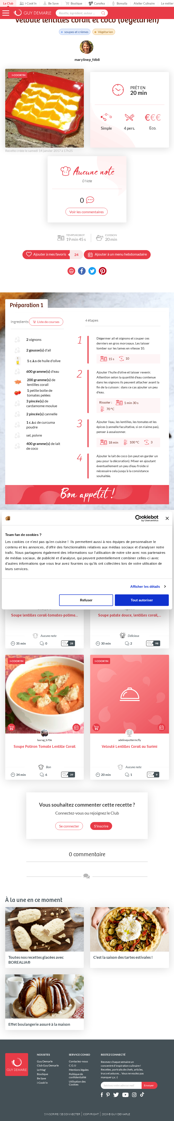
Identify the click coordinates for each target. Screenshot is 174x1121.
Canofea (99, 3)
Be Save (53, 3)
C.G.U (72, 1065)
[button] (5, 13)
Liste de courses (48, 322)
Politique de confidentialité (77, 1075)
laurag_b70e (44, 740)
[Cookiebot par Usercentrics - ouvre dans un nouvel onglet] (138, 518)
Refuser (86, 600)
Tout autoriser (142, 600)
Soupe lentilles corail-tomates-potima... (44, 615)
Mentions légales (79, 1069)
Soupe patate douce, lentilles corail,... (129, 615)
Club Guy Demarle (48, 1065)
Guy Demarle (45, 1061)
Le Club (8, 3)
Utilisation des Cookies (77, 1083)
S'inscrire (101, 826)
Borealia (122, 3)
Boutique (76, 3)
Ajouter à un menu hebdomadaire (121, 254)
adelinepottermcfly (129, 740)
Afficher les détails (145, 586)
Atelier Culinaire (144, 3)
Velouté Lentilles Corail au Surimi (129, 747)
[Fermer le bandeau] (167, 518)
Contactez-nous (78, 1061)
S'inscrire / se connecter (62, 1114)
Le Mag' (41, 1069)
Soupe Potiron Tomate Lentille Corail (44, 747)
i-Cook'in (30, 3)
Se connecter (69, 826)
